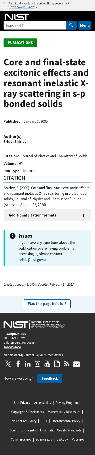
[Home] (17, 17)
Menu (85, 25)
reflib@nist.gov (31, 259)
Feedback (50, 378)
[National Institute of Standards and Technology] (35, 324)
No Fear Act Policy (23, 421)
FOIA (44, 421)
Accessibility (42, 403)
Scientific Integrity (23, 430)
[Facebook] (18, 364)
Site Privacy (22, 403)
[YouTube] (47, 364)
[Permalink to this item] (24, 136)
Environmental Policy (65, 421)
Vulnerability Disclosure (64, 412)
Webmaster (11, 355)
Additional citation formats (32, 215)
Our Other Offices (51, 355)
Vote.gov (78, 439)
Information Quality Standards (61, 430)
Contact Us (31, 355)
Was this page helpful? (47, 303)
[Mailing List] (76, 364)
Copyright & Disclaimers (27, 412)
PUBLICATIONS (20, 42)
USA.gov (62, 439)
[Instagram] (37, 364)
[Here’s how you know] (47, 5)
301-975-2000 (12, 347)
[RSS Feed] (67, 364)
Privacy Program (66, 403)
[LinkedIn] (28, 364)
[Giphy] (57, 364)
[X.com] (8, 364)
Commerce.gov (21, 439)
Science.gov (44, 439)
